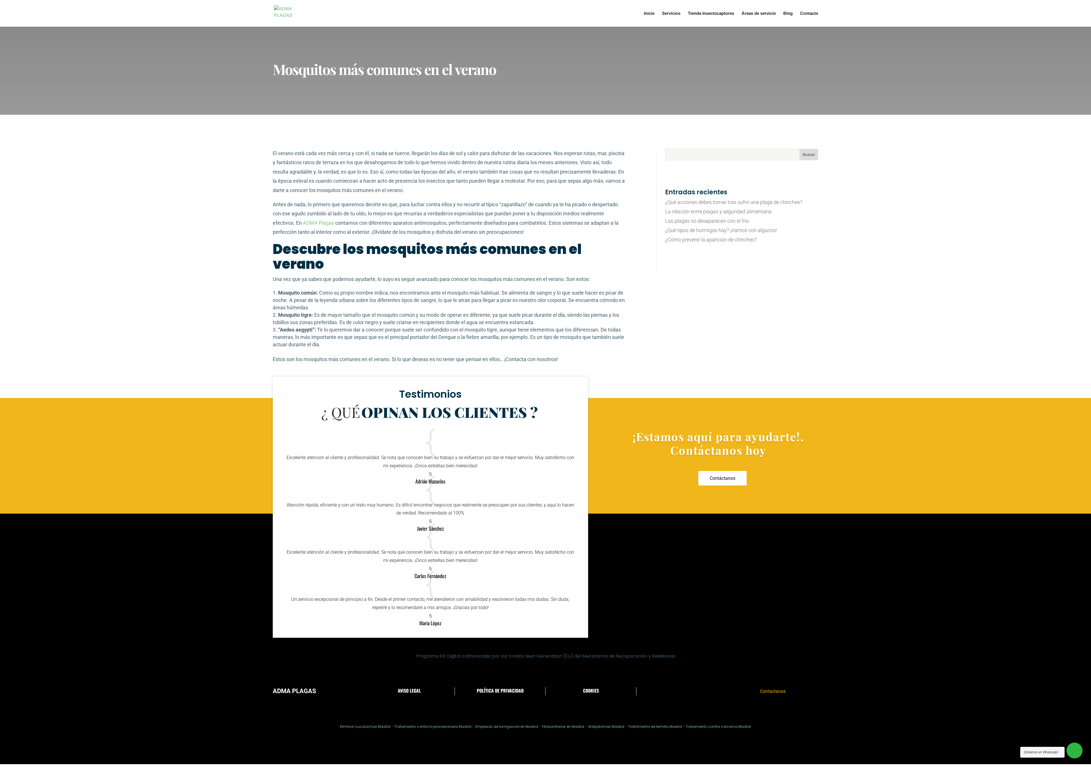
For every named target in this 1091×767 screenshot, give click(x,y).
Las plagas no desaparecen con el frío (707, 221)
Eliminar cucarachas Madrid (365, 726)
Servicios (671, 13)
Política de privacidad (500, 690)
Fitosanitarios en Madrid (563, 726)
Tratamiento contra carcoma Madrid (718, 726)
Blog (788, 13)
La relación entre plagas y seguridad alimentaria (718, 211)
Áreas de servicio (759, 13)
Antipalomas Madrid (606, 726)
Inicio (649, 13)
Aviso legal (409, 690)
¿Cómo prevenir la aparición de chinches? (711, 240)
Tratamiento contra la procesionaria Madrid (432, 726)
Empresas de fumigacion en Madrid (506, 726)
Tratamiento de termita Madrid (655, 726)
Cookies (591, 690)
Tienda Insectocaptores (711, 13)
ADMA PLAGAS (294, 691)
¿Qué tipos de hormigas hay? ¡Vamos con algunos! (721, 230)
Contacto (809, 13)
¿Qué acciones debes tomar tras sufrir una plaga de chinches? (733, 202)
